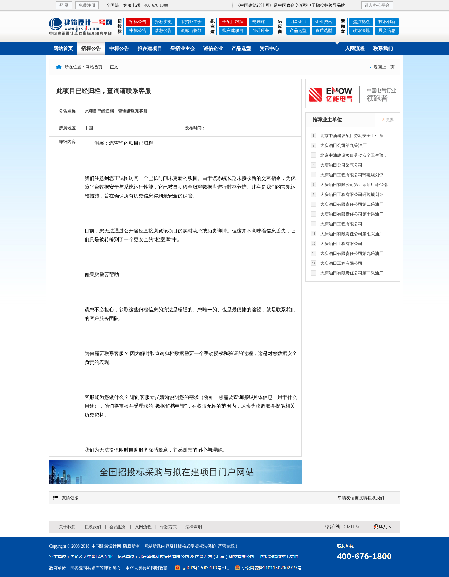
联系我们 (383, 48)
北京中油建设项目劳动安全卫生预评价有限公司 (352, 135)
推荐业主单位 (327, 119)
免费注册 (87, 5)
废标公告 (163, 30)
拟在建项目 (232, 30)
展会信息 (386, 30)
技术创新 (386, 21)
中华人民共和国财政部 (147, 568)
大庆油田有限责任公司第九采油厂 (348, 253)
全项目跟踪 (232, 21)
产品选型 (298, 30)
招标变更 (163, 21)
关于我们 (67, 526)
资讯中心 (269, 48)
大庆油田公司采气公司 (337, 165)
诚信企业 (213, 48)
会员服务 (117, 526)
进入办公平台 (377, 5)
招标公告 (137, 21)
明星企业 (298, 21)
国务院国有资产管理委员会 (95, 568)
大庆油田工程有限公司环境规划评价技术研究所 (352, 174)
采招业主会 (191, 21)
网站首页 (63, 48)
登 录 (64, 5)
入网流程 (355, 48)
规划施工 (260, 21)
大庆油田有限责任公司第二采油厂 (348, 204)
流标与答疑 (191, 30)
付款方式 (168, 526)
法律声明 (193, 526)
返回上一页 (382, 67)
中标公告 (137, 30)
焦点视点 (361, 21)
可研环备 (260, 30)
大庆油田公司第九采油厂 (340, 145)
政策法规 (361, 30)
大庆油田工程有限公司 (337, 224)
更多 (389, 119)
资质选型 (323, 30)
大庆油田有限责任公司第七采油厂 (348, 233)
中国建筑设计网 (106, 546)
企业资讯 (323, 21)
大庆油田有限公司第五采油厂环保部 (350, 184)
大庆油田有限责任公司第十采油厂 (348, 214)
